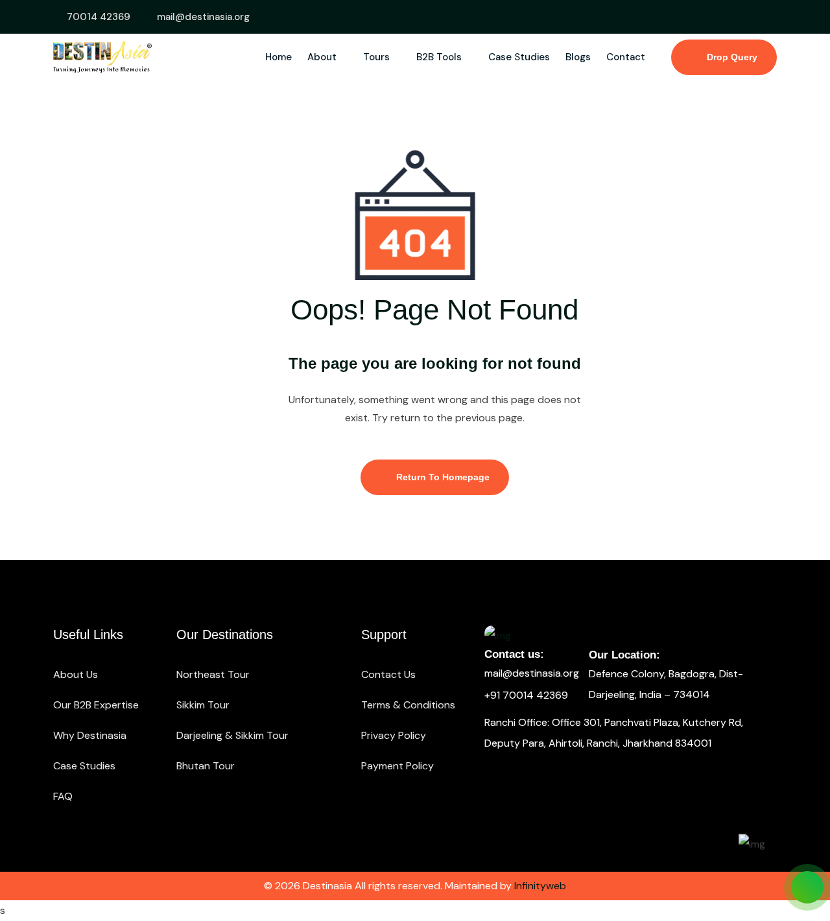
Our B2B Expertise (96, 705)
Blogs (578, 57)
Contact (625, 57)
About (323, 57)
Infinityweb (540, 885)
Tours (377, 57)
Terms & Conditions (408, 705)
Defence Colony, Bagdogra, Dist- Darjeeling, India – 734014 (666, 684)
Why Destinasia (89, 735)
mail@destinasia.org (203, 16)
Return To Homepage (442, 477)
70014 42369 (98, 16)
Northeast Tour (213, 674)
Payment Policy (397, 766)
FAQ (63, 796)
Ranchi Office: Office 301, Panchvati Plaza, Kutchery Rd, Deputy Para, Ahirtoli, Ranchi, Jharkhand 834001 (613, 733)
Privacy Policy (393, 735)
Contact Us (388, 674)
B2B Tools (440, 57)
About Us (75, 674)
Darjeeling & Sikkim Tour (232, 735)
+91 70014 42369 (526, 695)
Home (278, 57)
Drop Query (730, 57)
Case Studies (519, 57)
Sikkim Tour (203, 705)
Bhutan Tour (205, 766)
